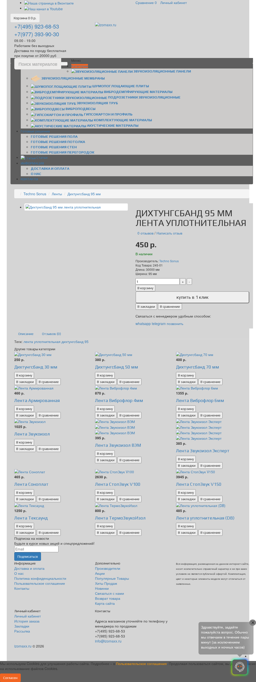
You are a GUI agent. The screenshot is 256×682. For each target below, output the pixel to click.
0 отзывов (146, 233)
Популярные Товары (112, 578)
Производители (107, 568)
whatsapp (144, 323)
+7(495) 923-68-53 (36, 26)
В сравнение (170, 306)
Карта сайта (105, 603)
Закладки (21, 626)
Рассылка (22, 631)
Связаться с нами (109, 593)
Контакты (21, 588)
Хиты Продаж (106, 583)
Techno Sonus (35, 193)
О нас (36, 174)
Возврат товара (107, 598)
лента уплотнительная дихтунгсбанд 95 (56, 341)
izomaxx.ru (23, 646)
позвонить (175, 323)
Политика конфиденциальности (40, 578)
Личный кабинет (27, 616)
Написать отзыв (169, 233)
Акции (100, 573)
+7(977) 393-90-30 (36, 34)
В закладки (146, 306)
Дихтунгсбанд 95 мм (84, 193)
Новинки (102, 588)
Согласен (10, 678)
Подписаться (28, 556)
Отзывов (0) (51, 334)
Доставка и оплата (50, 168)
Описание (26, 334)
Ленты (57, 193)
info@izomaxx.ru (108, 641)
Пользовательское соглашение (39, 583)
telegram (159, 323)
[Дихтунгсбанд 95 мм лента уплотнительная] (76, 207)
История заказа (27, 621)
